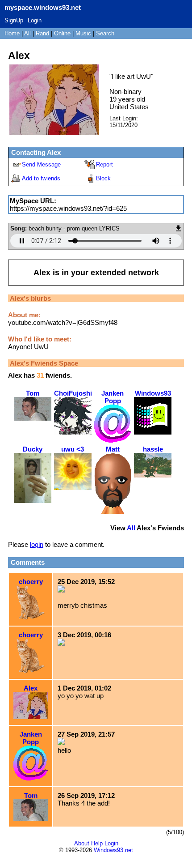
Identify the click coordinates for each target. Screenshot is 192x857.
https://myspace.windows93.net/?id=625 (68, 208)
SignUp (13, 20)
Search (105, 33)
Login (35, 20)
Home (12, 33)
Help (97, 843)
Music (83, 33)
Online (62, 33)
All (28, 33)
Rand (42, 33)
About (81, 843)
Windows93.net (113, 850)
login (36, 544)
